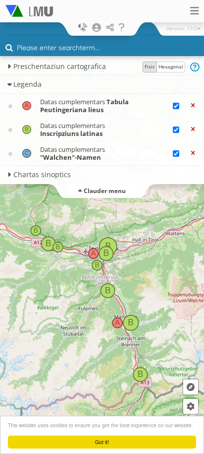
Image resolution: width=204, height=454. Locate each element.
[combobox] (102, 48)
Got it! (102, 442)
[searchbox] (103, 48)
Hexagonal (170, 66)
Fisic (150, 66)
